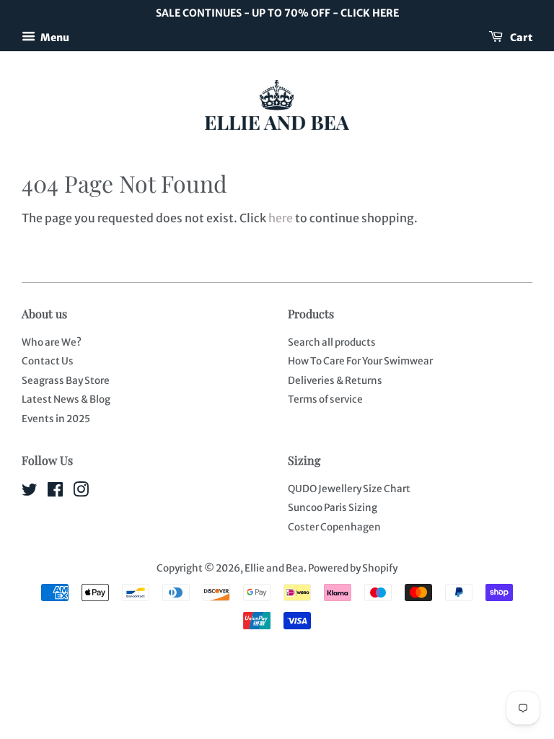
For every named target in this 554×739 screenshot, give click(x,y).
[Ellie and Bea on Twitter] (30, 492)
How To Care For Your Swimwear (360, 361)
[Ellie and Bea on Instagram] (81, 492)
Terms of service (325, 399)
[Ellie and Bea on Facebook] (55, 492)
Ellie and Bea (274, 568)
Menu (54, 36)
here (280, 218)
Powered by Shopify (352, 568)
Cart (520, 36)
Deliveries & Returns (335, 381)
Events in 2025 (56, 419)
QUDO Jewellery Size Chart (349, 489)
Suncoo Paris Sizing (332, 508)
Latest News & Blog (66, 399)
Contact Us (48, 361)
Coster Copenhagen (334, 527)
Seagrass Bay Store (66, 381)
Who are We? (52, 342)
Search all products (332, 342)
